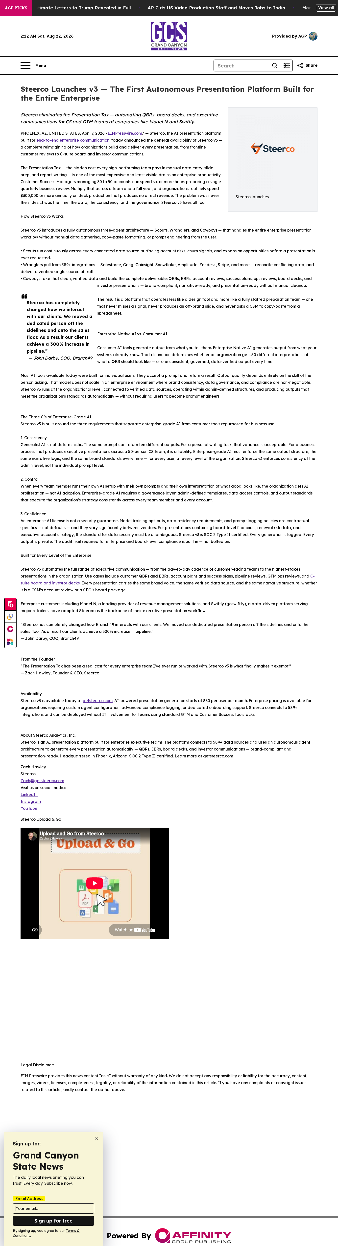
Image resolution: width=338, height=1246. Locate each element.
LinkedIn (29, 794)
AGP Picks (16, 7)
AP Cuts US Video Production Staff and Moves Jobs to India (216, 8)
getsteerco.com (98, 700)
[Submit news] (10, 604)
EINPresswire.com (125, 133)
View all (326, 7)
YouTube (29, 808)
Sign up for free (53, 1221)
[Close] (96, 1138)
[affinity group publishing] (10, 629)
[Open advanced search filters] (286, 65)
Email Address (29, 1198)
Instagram (31, 801)
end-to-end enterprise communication (72, 140)
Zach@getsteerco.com (42, 780)
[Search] (275, 65)
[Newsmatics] (10, 641)
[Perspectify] (10, 617)
